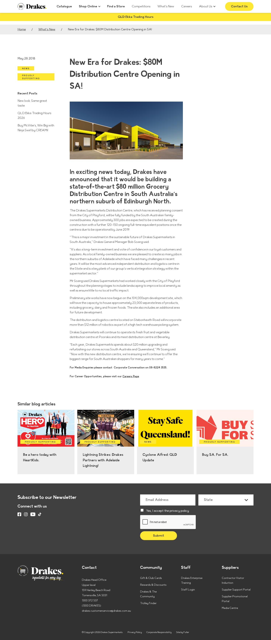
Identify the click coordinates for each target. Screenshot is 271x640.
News (25, 69)
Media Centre (230, 608)
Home (22, 29)
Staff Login (188, 589)
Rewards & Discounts (153, 584)
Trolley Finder (148, 603)
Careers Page (130, 376)
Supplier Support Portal (236, 589)
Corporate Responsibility (159, 632)
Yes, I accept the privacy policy (167, 510)
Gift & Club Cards (151, 578)
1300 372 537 (90, 600)
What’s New (46, 29)
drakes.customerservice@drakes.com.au (106, 610)
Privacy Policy (135, 632)
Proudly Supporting (31, 77)
